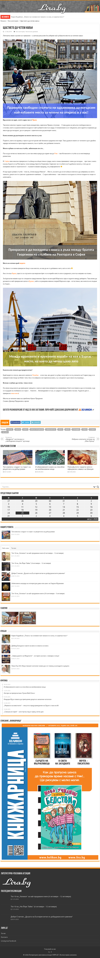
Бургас (31, 281)
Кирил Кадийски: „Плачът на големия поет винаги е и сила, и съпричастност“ (39, 636)
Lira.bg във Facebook (8, 941)
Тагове (13, 548)
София (6, 161)
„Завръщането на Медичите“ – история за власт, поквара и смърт (35, 656)
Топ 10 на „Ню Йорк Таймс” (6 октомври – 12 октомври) (31, 563)
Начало (3, 21)
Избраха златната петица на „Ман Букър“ (83, 439)
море (68, 429)
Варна (14, 273)
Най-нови (5, 548)
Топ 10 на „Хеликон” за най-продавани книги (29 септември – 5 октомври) (38, 593)
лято (60, 429)
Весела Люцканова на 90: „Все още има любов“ (27, 17)
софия (92, 429)
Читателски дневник (31, 31)
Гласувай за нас (50, 949)
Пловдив (35, 375)
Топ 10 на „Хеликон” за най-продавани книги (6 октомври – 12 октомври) (37, 553)
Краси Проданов (37, 429)
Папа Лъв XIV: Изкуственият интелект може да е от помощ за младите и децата (40, 666)
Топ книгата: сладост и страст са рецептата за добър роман (16, 468)
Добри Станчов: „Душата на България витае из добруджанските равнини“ (38, 573)
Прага (34, 120)
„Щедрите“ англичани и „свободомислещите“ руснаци (17, 439)
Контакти (4, 937)
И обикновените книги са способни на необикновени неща (49, 468)
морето (22, 263)
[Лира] (52, 6)
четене (5, 432)
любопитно (50, 429)
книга (25, 429)
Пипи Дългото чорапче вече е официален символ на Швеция (80, 468)
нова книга (15, 393)
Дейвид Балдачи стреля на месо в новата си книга (29, 646)
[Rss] (49, 952)
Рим (55, 153)
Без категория (13, 21)
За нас (3, 933)
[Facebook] (51, 952)
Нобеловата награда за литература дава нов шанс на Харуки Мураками (37, 583)
